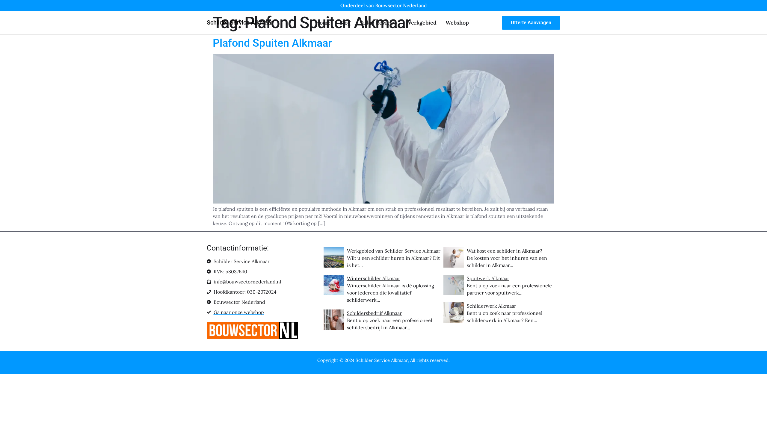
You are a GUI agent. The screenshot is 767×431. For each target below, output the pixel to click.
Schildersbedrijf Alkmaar (374, 313)
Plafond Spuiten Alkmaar (272, 43)
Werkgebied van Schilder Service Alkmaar (393, 251)
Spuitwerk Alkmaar (488, 278)
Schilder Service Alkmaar (240, 22)
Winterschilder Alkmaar (373, 278)
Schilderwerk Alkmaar (491, 306)
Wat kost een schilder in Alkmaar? (504, 251)
